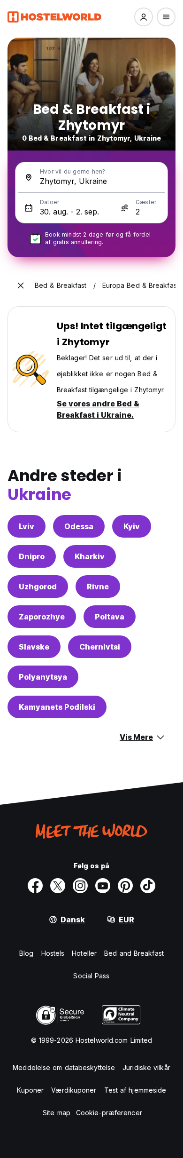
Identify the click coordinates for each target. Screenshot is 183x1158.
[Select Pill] (143, 17)
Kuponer (30, 1090)
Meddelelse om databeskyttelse (64, 1067)
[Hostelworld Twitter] (57, 885)
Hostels (53, 953)
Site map (56, 1113)
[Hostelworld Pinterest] (125, 885)
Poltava (109, 616)
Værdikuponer (73, 1090)
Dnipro (32, 556)
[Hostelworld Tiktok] (147, 885)
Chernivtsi (99, 646)
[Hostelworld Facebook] (35, 885)
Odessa (78, 526)
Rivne (98, 586)
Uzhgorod (38, 586)
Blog (26, 953)
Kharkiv (90, 556)
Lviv (26, 526)
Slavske (34, 646)
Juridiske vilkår (146, 1067)
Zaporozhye (42, 616)
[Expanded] (20, 285)
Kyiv (131, 526)
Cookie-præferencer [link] (109, 1113)
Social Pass (91, 976)
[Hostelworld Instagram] (80, 885)
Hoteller (84, 953)
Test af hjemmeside (135, 1090)
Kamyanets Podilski (57, 707)
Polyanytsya (43, 677)
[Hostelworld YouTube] (102, 885)
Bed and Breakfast (134, 953)
